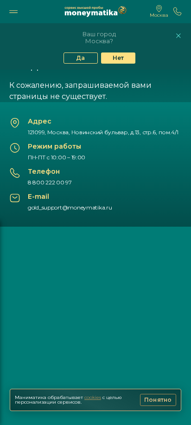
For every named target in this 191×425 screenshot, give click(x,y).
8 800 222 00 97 (50, 182)
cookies (92, 397)
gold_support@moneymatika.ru (70, 207)
